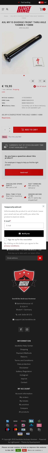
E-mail (7, 221)
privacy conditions (11, 246)
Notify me (26, 233)
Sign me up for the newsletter (20, 239)
